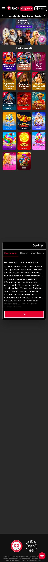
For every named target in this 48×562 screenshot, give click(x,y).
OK (24, 314)
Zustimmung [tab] (10, 253)
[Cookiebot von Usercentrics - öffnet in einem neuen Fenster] (33, 246)
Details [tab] (23, 253)
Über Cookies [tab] (37, 253)
